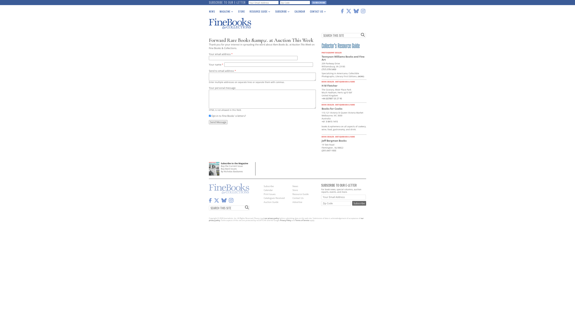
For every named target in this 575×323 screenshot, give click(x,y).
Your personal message (222, 88)
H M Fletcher (330, 85)
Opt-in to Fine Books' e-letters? (228, 116)
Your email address (220, 54)
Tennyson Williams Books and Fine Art (343, 58)
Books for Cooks (332, 108)
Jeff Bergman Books (334, 140)
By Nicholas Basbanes (232, 171)
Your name (215, 64)
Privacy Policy (285, 220)
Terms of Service (302, 220)
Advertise (297, 202)
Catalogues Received (274, 197)
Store (241, 11)
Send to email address (221, 71)
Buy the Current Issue (232, 166)
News (212, 11)
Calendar (300, 11)
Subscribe (280, 12)
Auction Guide (271, 202)
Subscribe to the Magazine (234, 163)
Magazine (223, 12)
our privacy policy (271, 218)
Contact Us (315, 12)
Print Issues (270, 194)
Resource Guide (257, 12)
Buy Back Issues (229, 168)
